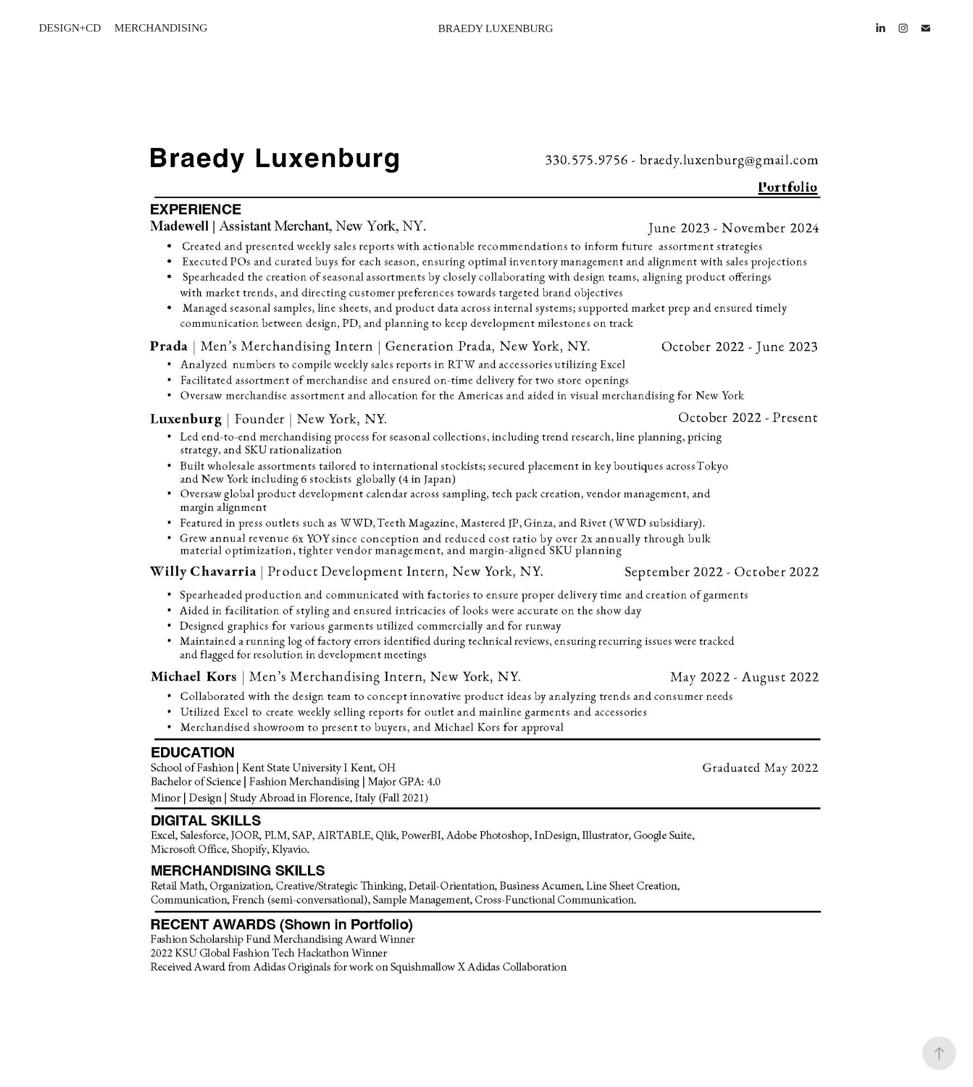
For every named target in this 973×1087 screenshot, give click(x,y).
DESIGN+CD (70, 27)
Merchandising (160, 27)
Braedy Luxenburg (495, 28)
